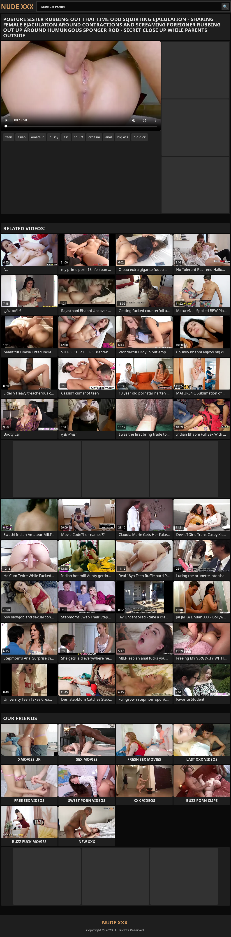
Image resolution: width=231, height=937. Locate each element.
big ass (122, 137)
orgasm (94, 137)
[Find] (225, 6)
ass (66, 137)
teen (8, 137)
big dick (140, 137)
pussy (53, 137)
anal (108, 137)
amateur (37, 137)
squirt (78, 137)
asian (22, 137)
